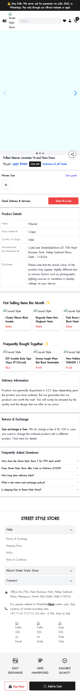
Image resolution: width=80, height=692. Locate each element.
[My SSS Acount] (70, 21)
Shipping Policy (14, 545)
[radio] (6, 184)
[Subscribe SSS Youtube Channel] (61, 632)
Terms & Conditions (16, 559)
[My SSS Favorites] (64, 21)
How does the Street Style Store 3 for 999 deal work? (40, 461)
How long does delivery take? (40, 475)
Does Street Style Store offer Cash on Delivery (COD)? (40, 468)
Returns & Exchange (16, 538)
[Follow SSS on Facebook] (18, 632)
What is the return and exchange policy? (40, 482)
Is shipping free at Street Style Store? (40, 489)
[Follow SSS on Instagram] (40, 632)
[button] (37, 153)
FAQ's (9, 552)
